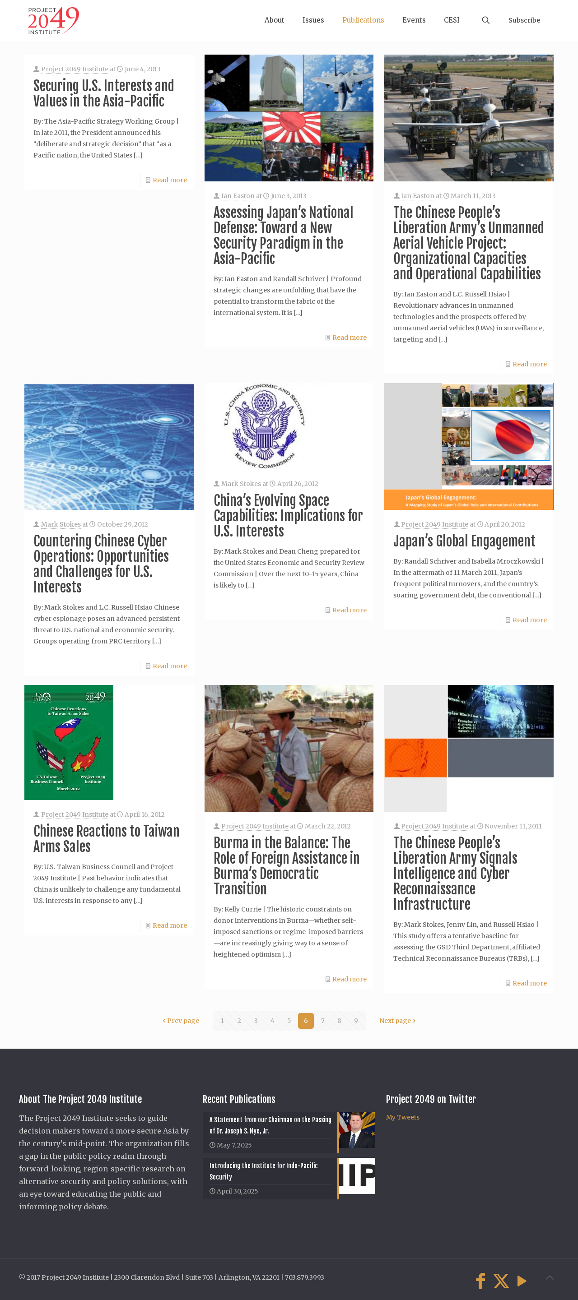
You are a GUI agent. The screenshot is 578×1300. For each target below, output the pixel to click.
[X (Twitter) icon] (501, 1281)
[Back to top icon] (549, 1277)
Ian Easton (238, 196)
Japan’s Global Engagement (464, 541)
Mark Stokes (61, 524)
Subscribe (524, 20)
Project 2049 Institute (74, 69)
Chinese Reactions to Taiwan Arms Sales (106, 839)
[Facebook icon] (480, 1281)
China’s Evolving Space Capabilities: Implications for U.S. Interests (288, 516)
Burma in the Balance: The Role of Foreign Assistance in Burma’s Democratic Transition (287, 866)
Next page (395, 1021)
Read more (170, 180)
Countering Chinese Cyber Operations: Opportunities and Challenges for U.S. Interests (101, 564)
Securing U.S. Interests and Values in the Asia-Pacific (103, 94)
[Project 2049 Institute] (53, 20)
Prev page (183, 1021)
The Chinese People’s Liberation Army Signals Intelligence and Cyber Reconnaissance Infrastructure (455, 874)
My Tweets (403, 1117)
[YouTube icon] (522, 1281)
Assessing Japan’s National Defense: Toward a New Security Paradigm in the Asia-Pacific (284, 235)
